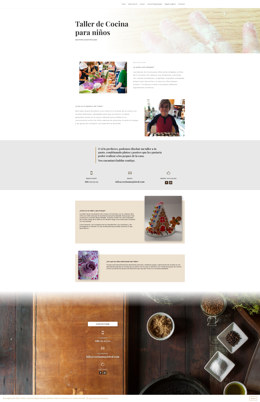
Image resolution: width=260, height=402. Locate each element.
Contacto (181, 4)
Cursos (142, 4)
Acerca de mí (132, 4)
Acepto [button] (253, 398)
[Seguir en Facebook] (166, 182)
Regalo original (170, 4)
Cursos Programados (154, 4)
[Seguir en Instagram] (170, 182)
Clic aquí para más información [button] (97, 398)
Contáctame (102, 324)
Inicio (124, 4)
